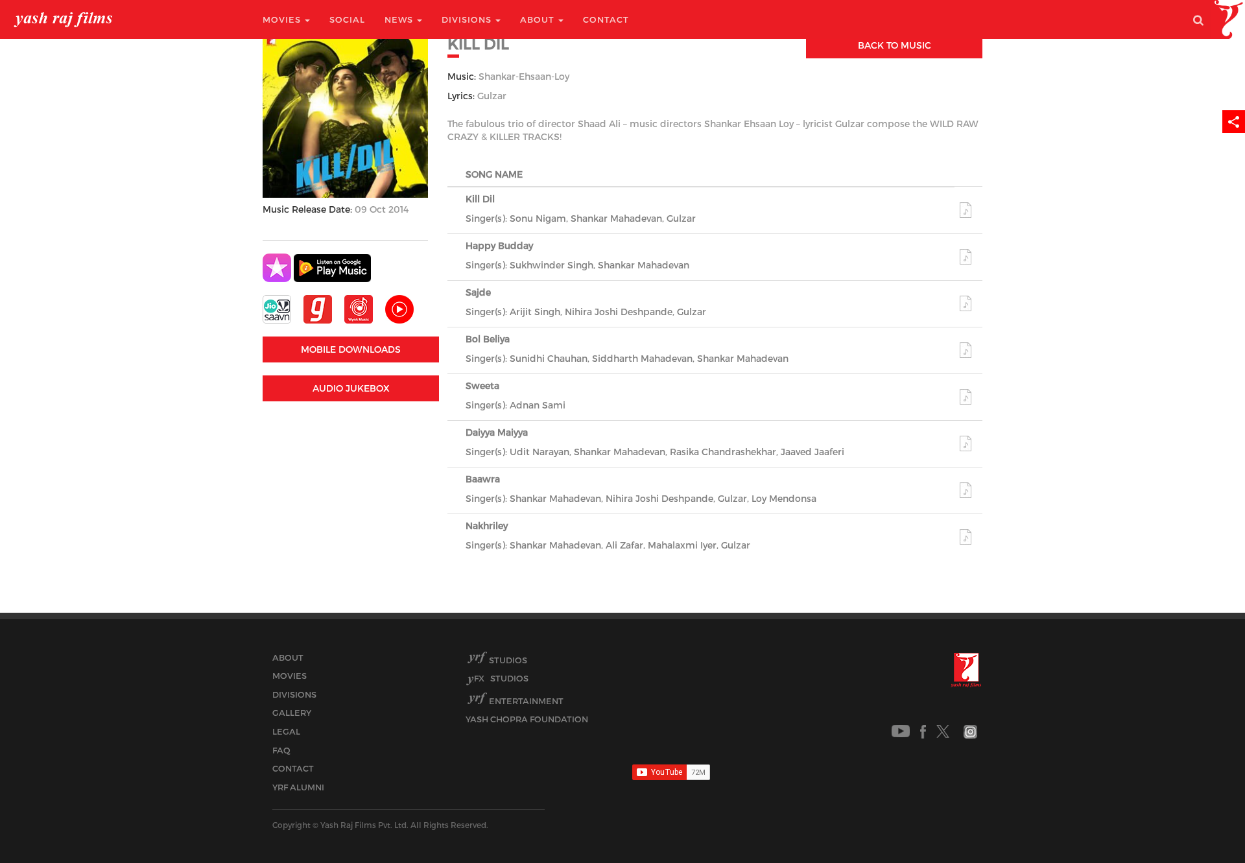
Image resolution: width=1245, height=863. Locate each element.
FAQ (281, 750)
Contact (606, 19)
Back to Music (894, 45)
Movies (283, 19)
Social (347, 19)
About (538, 19)
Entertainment (526, 701)
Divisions (468, 19)
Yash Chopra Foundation (527, 719)
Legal (286, 731)
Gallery (291, 712)
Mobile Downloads (351, 349)
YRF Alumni (298, 787)
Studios (508, 660)
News (400, 19)
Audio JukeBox (351, 388)
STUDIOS (501, 678)
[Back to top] (1204, 823)
